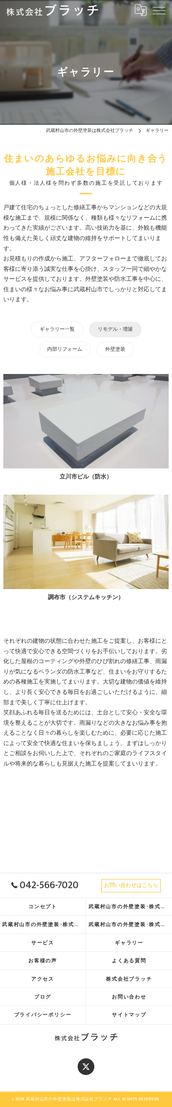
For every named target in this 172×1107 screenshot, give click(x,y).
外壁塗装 (115, 349)
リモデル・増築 (115, 329)
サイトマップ (129, 1015)
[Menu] (159, 10)
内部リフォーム (64, 349)
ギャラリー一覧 (57, 329)
